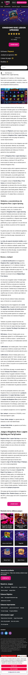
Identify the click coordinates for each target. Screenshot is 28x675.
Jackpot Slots (12, 590)
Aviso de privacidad (5, 621)
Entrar (14, 2)
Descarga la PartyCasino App (11, 597)
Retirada (22, 607)
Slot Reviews (7, 6)
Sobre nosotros (4, 607)
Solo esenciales (14, 669)
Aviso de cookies (15, 621)
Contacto (5, 578)
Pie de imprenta (4, 624)
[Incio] (1, 73)
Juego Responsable (18, 618)
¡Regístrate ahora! (21, 2)
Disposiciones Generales (6, 618)
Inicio (2, 6)
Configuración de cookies (14, 672)
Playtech (11, 51)
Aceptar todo (14, 665)
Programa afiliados (13, 611)
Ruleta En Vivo (14, 587)
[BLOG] (7, 2)
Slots (2, 587)
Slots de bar (7, 587)
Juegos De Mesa (22, 587)
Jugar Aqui (14, 44)
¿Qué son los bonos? (14, 607)
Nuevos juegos (4, 590)
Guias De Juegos (16, 6)
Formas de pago (4, 611)
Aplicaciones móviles (6, 600)
